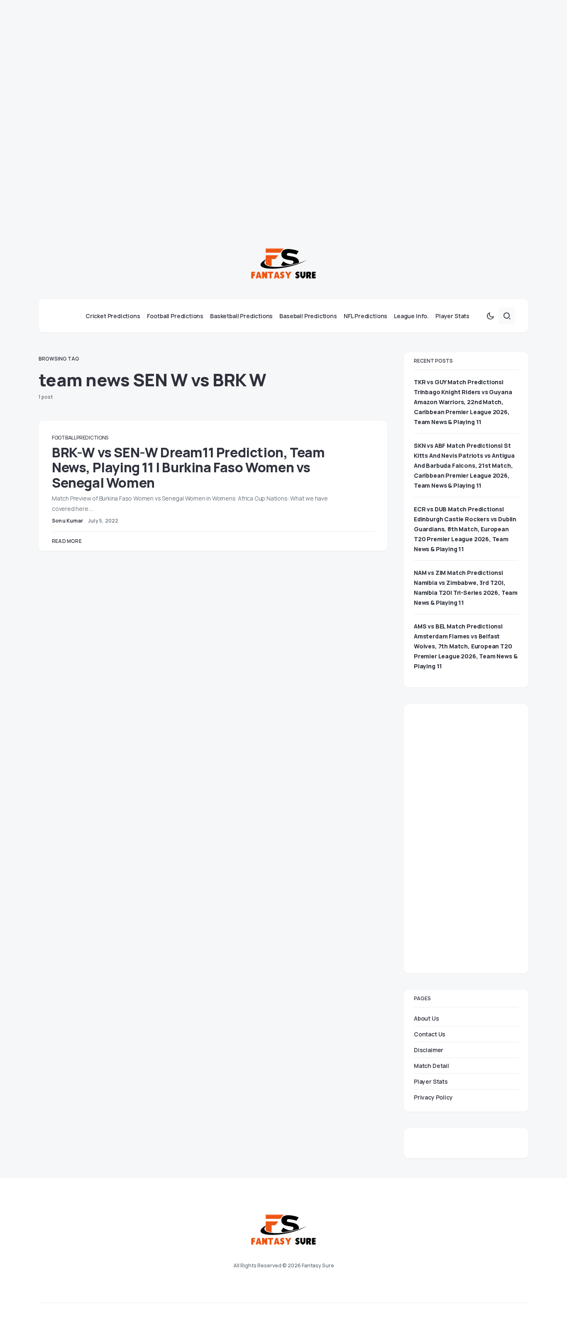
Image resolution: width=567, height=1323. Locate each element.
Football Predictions (80, 437)
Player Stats (431, 1081)
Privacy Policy (433, 1097)
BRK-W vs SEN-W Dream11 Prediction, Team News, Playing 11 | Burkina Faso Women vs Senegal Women (188, 467)
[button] (490, 315)
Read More (67, 541)
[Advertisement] (249, 58)
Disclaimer (428, 1050)
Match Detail (431, 1066)
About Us (426, 1018)
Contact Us (429, 1034)
